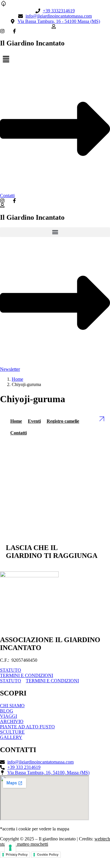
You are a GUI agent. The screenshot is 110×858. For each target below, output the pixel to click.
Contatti (18, 432)
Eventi (34, 421)
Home (17, 379)
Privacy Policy (17, 854)
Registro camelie (63, 421)
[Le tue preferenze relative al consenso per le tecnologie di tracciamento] (10, 847)
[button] (55, 59)
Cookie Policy (47, 854)
